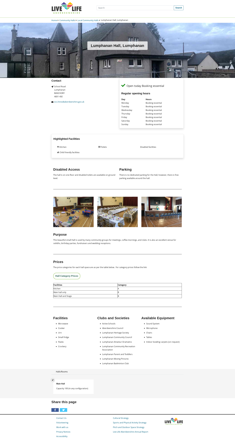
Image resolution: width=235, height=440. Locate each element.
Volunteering (62, 422)
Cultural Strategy (121, 418)
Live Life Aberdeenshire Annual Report (130, 431)
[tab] (60, 371)
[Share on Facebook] (55, 410)
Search (178, 8)
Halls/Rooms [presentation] (62, 371)
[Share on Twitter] (64, 410)
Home (54, 20)
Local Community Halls (88, 20)
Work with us (62, 427)
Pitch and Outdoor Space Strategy (128, 427)
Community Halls (67, 20)
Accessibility (61, 436)
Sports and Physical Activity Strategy (129, 422)
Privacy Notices (63, 431)
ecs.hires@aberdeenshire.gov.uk (69, 101)
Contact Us (61, 418)
